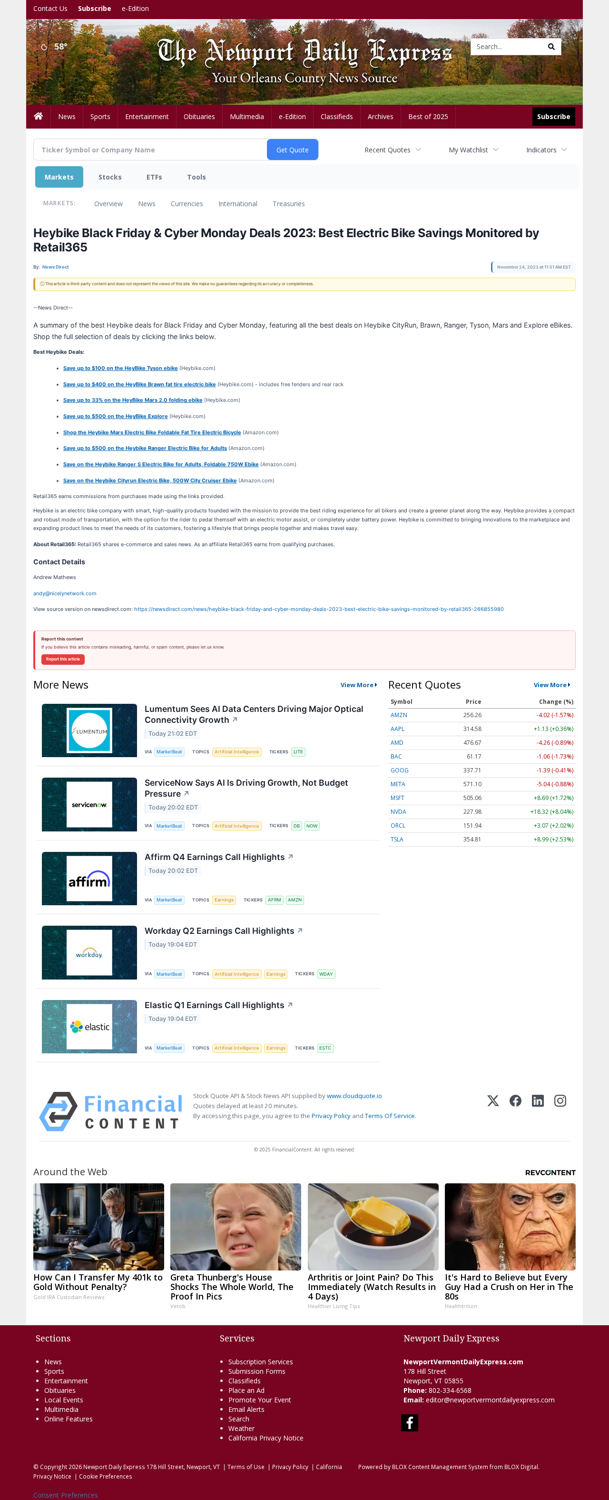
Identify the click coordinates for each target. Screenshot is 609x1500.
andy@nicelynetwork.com (65, 593)
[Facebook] (515, 1111)
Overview (108, 203)
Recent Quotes (387, 149)
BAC (396, 756)
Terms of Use (246, 1466)
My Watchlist (468, 149)
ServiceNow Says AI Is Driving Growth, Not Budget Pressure (246, 788)
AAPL (397, 729)
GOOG (400, 770)
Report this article (63, 659)
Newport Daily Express (114, 1466)
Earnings (224, 899)
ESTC (325, 1047)
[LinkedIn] (538, 1111)
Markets (59, 176)
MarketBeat (169, 751)
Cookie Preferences (105, 1476)
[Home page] (297, 45)
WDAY (326, 974)
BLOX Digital (521, 1466)
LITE (298, 751)
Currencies (187, 203)
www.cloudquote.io (354, 1095)
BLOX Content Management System (440, 1466)
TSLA (397, 839)
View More (357, 684)
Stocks (110, 176)
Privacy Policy (331, 1115)
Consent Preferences (65, 1495)
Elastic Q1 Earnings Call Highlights (219, 1005)
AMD (397, 743)
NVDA (398, 812)
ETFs (154, 176)
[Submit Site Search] (551, 47)
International (237, 203)
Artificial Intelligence (237, 751)
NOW (311, 826)
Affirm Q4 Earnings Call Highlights (219, 857)
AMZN (295, 899)
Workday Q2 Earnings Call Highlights (224, 931)
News (147, 203)
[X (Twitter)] (493, 1111)
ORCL (398, 825)
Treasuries (289, 203)
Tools (196, 176)
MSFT (397, 798)
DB (297, 826)
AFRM (274, 899)
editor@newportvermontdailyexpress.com (490, 1399)
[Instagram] (560, 1111)
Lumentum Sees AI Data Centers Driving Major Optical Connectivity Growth (254, 714)
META (398, 784)
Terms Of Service (390, 1115)
